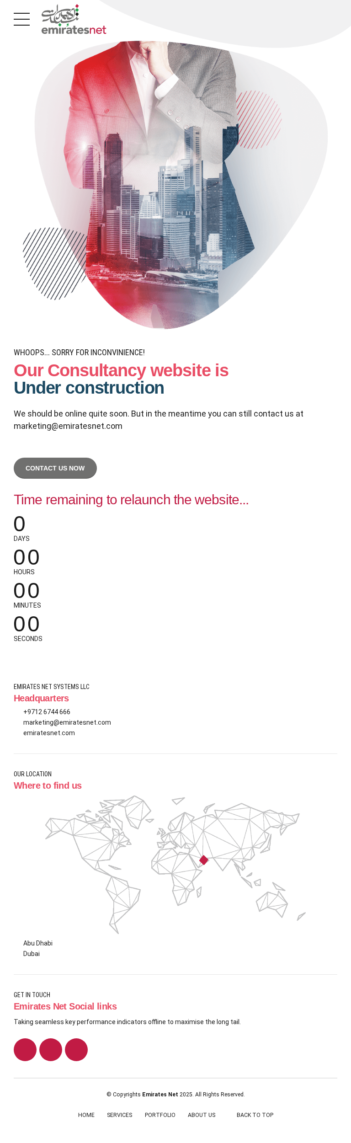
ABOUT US (201, 1115)
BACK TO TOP (255, 1115)
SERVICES (119, 1115)
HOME (86, 1115)
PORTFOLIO (160, 1115)
